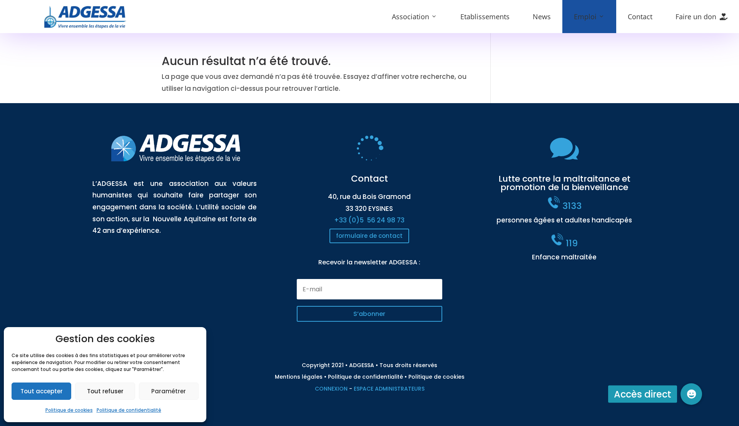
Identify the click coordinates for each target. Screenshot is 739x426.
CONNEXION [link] (331, 389)
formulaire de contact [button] (369, 236)
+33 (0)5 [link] (369, 220)
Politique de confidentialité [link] (129, 410)
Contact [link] (640, 16)
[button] (369, 314)
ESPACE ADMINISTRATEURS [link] (389, 389)
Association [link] (410, 16)
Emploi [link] (585, 16)
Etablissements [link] (485, 16)
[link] (85, 27)
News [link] (542, 16)
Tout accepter (41, 391)
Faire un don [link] (695, 16)
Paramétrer (168, 391)
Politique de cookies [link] (69, 410)
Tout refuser (105, 391)
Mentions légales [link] (299, 377)
